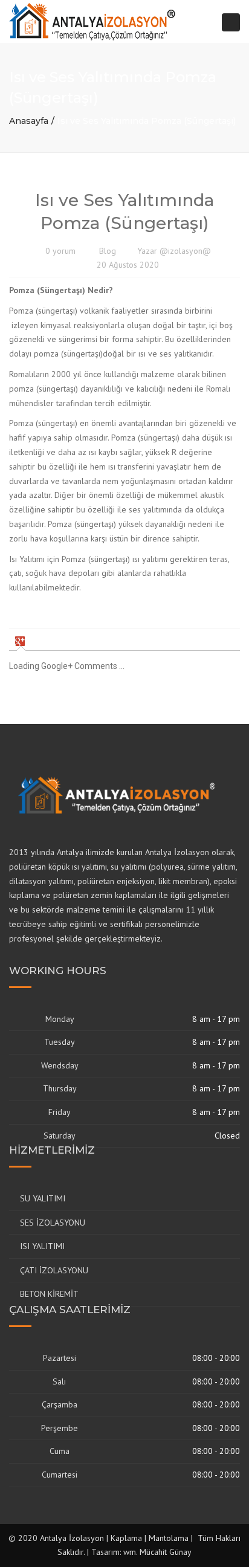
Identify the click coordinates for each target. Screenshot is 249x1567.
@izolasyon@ (185, 250)
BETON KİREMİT (49, 1293)
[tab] (21, 641)
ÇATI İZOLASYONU (54, 1270)
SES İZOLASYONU (52, 1222)
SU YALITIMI (42, 1198)
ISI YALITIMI (42, 1246)
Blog (107, 250)
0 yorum (60, 250)
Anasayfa (28, 120)
